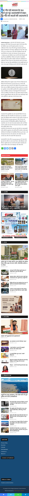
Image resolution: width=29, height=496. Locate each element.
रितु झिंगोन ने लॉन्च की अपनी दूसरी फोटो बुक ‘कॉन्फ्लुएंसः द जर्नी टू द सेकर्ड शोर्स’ (13, 207)
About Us (3, 453)
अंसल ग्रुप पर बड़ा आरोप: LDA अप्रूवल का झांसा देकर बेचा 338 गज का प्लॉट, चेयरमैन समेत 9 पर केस (14, 263)
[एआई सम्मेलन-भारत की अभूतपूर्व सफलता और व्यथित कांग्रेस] (5, 349)
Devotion (3, 445)
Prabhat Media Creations (19, 490)
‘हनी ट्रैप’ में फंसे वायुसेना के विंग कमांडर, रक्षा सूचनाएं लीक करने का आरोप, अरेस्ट (18, 289)
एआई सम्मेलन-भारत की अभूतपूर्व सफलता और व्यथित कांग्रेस (17, 348)
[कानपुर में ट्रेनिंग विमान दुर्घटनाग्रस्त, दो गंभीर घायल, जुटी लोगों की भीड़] (5, 272)
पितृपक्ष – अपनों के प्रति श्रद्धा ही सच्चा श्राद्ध (18, 365)
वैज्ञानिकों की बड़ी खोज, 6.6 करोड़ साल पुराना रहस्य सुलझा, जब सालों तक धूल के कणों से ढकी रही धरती (18, 429)
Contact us (3, 451)
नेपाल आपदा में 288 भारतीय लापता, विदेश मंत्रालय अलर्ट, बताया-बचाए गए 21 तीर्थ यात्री (21, 168)
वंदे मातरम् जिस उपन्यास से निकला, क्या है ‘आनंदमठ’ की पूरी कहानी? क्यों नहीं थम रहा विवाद (19, 403)
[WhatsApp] (1, 5)
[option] (14, 202)
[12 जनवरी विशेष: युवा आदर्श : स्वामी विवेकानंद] (5, 355)
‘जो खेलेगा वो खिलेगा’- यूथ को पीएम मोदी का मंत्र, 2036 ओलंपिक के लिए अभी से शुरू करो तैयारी (7, 183)
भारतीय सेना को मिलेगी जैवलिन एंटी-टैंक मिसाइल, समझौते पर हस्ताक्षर (7, 168)
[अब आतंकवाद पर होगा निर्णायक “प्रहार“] (5, 343)
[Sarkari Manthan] (14, 5)
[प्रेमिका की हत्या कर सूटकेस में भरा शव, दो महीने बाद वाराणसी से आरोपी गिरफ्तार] (5, 284)
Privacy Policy (4, 443)
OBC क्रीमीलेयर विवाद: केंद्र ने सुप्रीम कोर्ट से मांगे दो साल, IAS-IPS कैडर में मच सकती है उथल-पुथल (21, 183)
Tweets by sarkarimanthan (7, 482)
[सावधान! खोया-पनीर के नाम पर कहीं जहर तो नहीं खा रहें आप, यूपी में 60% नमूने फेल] (5, 278)
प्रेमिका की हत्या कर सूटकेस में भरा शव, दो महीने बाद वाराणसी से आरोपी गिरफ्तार (19, 283)
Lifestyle (3, 447)
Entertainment (4, 449)
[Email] (1, 13)
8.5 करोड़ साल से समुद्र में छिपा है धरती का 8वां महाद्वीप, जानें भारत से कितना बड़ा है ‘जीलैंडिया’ (19, 423)
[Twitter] (1, 11)
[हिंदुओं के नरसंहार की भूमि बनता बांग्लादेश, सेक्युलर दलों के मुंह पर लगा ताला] (5, 361)
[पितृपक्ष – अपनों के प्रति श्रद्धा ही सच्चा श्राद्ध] (5, 368)
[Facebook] (1, 8)
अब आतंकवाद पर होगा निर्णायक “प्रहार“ (18, 341)
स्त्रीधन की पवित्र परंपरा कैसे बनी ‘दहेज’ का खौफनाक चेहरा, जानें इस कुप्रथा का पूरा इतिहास (19, 416)
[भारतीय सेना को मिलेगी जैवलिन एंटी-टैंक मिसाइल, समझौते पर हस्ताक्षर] (7, 161)
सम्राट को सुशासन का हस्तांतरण (10, 336)
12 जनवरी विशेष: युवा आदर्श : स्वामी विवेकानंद (17, 354)
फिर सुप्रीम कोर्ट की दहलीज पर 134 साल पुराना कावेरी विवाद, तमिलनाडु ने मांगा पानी (18, 410)
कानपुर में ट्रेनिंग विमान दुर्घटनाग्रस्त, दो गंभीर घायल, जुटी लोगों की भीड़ (18, 271)
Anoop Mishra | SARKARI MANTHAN (10, 19)
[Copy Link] (1, 16)
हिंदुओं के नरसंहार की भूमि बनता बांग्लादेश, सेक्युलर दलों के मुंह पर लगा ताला (19, 360)
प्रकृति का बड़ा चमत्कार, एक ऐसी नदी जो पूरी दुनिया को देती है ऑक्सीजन (14, 395)
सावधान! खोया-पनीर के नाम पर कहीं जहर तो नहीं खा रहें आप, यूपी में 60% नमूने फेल (19, 277)
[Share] (1, 19)
